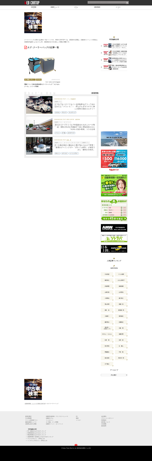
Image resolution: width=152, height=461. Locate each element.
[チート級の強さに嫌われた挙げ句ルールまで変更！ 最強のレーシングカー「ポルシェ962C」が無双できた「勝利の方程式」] (39, 146)
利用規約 (103, 420)
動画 (77, 418)
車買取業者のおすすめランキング (36, 433)
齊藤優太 (107, 352)
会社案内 (103, 416)
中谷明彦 (107, 274)
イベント (57, 133)
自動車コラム (58, 101)
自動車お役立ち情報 (30, 424)
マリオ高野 (121, 274)
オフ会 (63, 133)
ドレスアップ (72, 112)
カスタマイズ (71, 133)
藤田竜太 (107, 322)
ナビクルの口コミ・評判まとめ (36, 438)
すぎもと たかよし (107, 334)
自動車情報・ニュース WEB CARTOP (35, 403)
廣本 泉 (107, 310)
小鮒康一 (107, 316)
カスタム (57, 112)
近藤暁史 (121, 322)
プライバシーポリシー (107, 418)
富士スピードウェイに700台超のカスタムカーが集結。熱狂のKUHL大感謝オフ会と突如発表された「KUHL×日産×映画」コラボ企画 (75, 127)
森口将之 (121, 298)
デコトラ (64, 112)
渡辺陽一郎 (121, 310)
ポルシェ (57, 153)
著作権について (105, 422)
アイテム (38, 79)
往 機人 (121, 346)
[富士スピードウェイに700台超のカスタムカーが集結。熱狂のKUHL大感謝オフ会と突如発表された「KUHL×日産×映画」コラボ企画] (39, 125)
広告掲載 (103, 424)
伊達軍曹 (107, 286)
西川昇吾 (107, 346)
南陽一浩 (121, 304)
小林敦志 (107, 298)
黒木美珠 (107, 358)
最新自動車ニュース (30, 422)
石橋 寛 (68, 140)
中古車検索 (28, 418)
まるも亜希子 (121, 280)
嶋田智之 (107, 280)
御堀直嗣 (121, 286)
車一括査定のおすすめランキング (36, 431)
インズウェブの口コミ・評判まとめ (37, 440)
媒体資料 (103, 426)
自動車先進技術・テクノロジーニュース (57, 416)
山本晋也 (121, 292)
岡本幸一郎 (121, 358)
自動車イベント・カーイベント (63, 122)
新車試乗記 (28, 416)
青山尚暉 (107, 304)
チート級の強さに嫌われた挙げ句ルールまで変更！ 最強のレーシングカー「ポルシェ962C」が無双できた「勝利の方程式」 (76, 147)
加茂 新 (121, 340)
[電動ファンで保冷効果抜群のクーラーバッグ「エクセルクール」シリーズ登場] (42, 65)
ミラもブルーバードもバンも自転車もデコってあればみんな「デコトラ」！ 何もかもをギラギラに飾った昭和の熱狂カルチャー (75, 106)
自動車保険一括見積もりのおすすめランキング (40, 436)
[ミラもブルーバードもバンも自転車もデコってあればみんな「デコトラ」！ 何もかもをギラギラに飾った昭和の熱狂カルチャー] (39, 105)
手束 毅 (121, 352)
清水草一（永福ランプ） (107, 328)
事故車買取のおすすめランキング (36, 434)
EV (77, 416)
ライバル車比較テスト (31, 420)
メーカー (78, 420)
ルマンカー (65, 153)
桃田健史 (121, 316)
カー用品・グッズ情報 (30, 79)
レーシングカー (74, 153)
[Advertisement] (114, 102)
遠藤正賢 (121, 334)
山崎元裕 (107, 292)
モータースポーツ (76, 142)
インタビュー (49, 420)
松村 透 (107, 340)
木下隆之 (107, 364)
